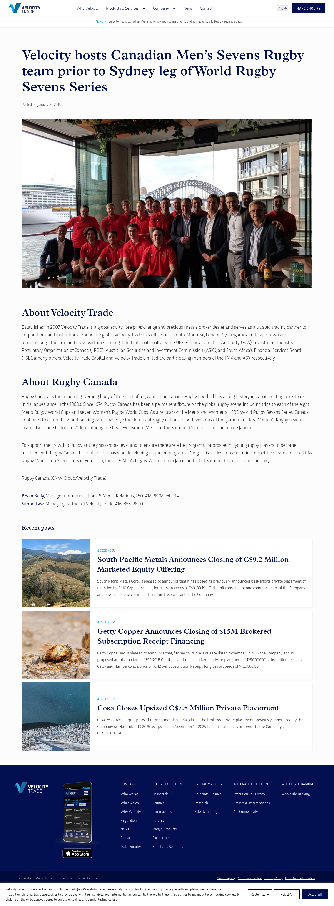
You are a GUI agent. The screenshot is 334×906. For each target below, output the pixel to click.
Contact (206, 7)
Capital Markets (208, 784)
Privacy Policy (273, 878)
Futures (158, 820)
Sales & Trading (206, 811)
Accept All (315, 894)
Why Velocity (87, 7)
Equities (158, 802)
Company (128, 784)
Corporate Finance (208, 793)
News (188, 7)
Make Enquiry (131, 846)
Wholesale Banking (297, 784)
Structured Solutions (167, 846)
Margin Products (164, 828)
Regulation (129, 820)
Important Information (300, 878)
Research (201, 802)
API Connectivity (245, 811)
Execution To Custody (249, 793)
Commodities (162, 811)
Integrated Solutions (251, 784)
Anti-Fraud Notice (250, 878)
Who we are (130, 793)
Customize (258, 894)
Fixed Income (162, 837)
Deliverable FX (163, 793)
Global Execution (167, 784)
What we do (130, 802)
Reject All (287, 894)
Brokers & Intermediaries (251, 802)
